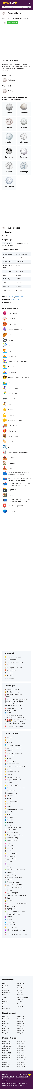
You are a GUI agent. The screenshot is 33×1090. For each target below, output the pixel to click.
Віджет (4, 1079)
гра (13, 297)
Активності (15, 300)
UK (23, 7)
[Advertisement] (16, 41)
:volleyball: (7, 243)
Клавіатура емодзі (15, 1079)
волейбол (19, 297)
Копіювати (12, 22)
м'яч (9, 297)
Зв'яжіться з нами (22, 1076)
